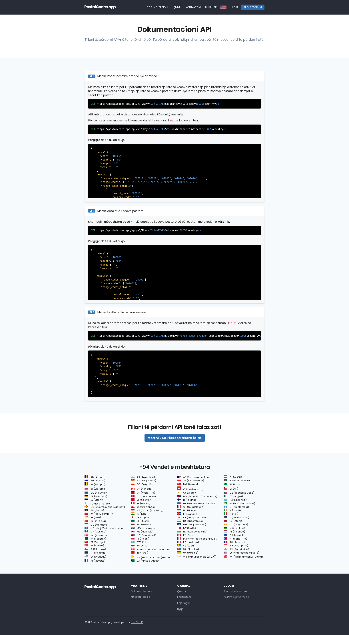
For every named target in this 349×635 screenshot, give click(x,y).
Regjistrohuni (253, 7)
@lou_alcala (142, 597)
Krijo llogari (183, 603)
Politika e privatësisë (236, 597)
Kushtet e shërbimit (236, 591)
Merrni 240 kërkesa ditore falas (175, 438)
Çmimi (176, 7)
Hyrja (234, 7)
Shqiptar (211, 7)
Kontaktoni (193, 7)
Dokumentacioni (157, 7)
